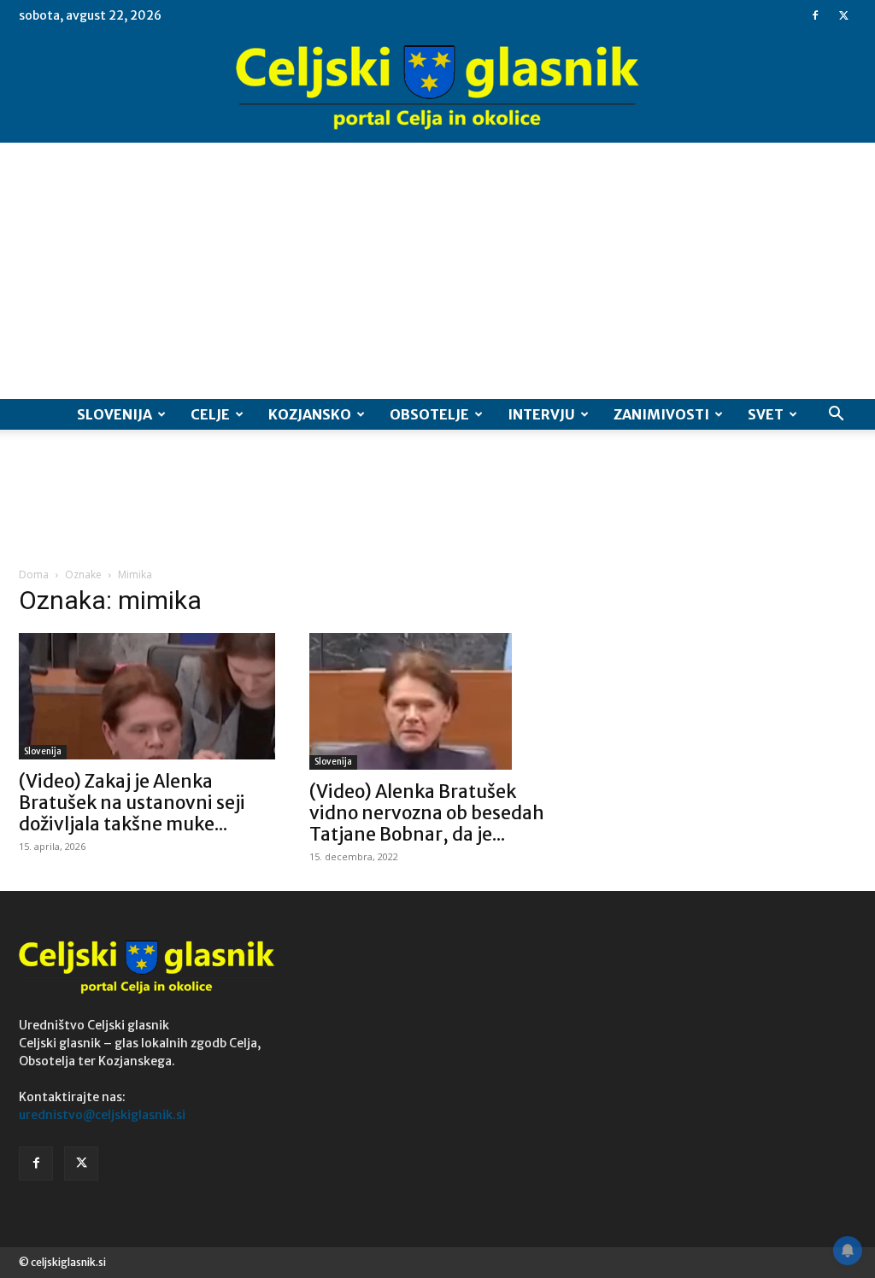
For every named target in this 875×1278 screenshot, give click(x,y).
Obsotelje (429, 414)
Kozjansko (309, 414)
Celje (210, 414)
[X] (843, 15)
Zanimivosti (661, 414)
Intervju (541, 414)
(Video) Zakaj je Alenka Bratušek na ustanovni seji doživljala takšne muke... (132, 802)
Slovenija (114, 414)
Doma (34, 574)
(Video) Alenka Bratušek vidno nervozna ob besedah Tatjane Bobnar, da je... (426, 813)
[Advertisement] (437, 270)
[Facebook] (815, 15)
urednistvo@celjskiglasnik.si (102, 1115)
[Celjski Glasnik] (437, 88)
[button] (835, 415)
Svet (766, 414)
